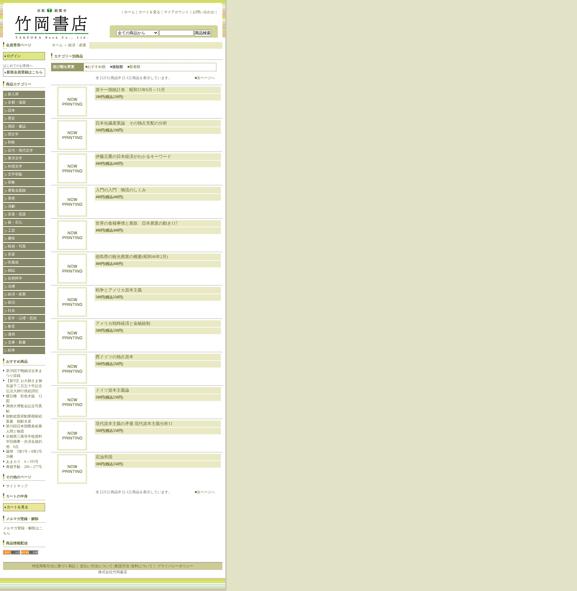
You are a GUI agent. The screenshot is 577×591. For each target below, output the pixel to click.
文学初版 (15, 174)
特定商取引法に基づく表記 (53, 566)
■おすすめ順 (95, 67)
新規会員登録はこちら (25, 72)
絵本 (11, 350)
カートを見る (149, 12)
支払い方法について (96, 566)
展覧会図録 (17, 190)
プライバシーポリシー (175, 566)
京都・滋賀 (17, 102)
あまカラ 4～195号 (22, 462)
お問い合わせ (203, 12)
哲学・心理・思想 (22, 318)
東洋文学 (15, 158)
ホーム (129, 12)
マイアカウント (176, 12)
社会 (11, 310)
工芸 (11, 230)
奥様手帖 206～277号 (24, 467)
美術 (11, 198)
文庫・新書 (17, 342)
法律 (11, 286)
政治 (11, 302)
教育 (11, 326)
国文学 (13, 134)
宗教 (11, 182)
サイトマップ (17, 486)
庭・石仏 (15, 222)
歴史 (11, 118)
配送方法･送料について (134, 566)
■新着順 (133, 67)
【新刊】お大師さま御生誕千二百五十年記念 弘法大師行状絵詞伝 (26, 386)
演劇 (11, 206)
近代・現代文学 (20, 150)
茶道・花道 (17, 214)
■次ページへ (205, 78)
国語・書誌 (17, 126)
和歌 (11, 142)
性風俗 (13, 262)
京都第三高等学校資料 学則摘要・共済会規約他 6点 (26, 441)
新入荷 (13, 94)
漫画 (11, 334)
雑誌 (11, 270)
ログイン (14, 56)
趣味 (11, 238)
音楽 (11, 254)
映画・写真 (17, 246)
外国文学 (15, 166)
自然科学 (15, 278)
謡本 (11, 110)
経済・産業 (17, 294)
